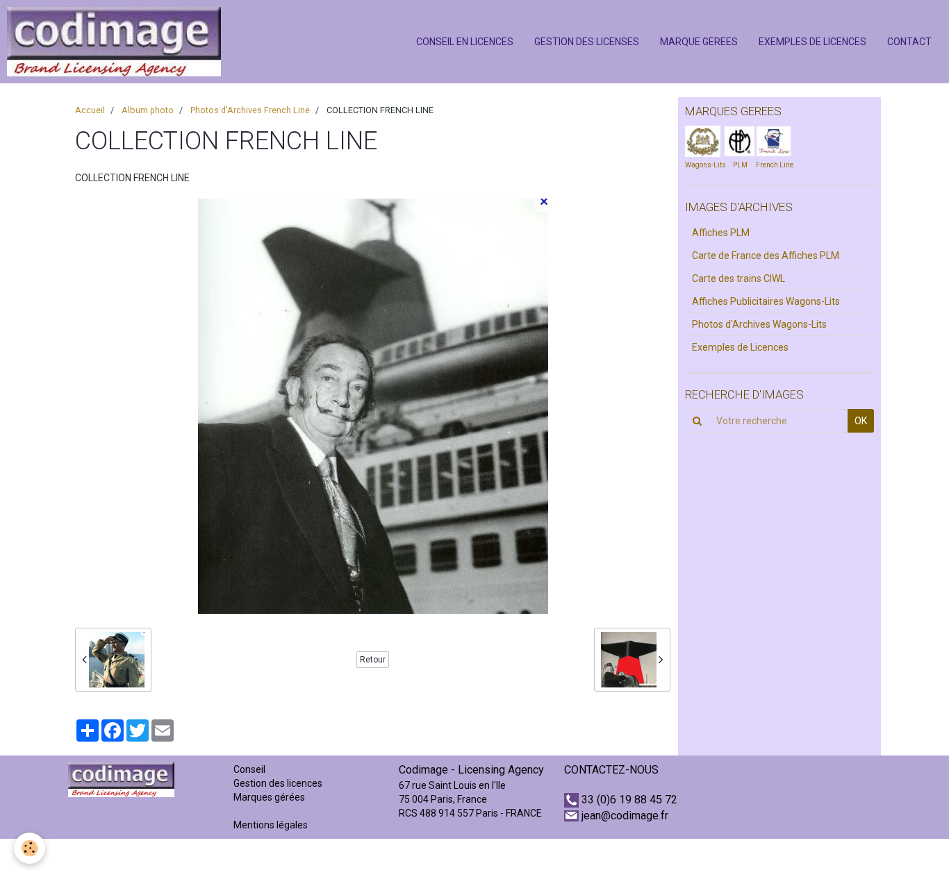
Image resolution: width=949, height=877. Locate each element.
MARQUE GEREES (699, 41)
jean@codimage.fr (624, 815)
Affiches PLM (721, 232)
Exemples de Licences (740, 347)
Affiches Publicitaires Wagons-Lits (766, 301)
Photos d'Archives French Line (250, 110)
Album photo (148, 110)
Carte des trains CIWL (738, 278)
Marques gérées (270, 797)
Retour (373, 660)
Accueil (90, 110)
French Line (774, 165)
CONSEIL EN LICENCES (464, 41)
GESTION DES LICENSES (586, 41)
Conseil (249, 769)
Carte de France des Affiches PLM (765, 255)
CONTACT (909, 41)
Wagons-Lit (703, 165)
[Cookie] (29, 848)
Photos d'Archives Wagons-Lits (759, 324)
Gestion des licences (277, 783)
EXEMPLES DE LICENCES (812, 41)
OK (861, 420)
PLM (740, 165)
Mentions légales (270, 824)
